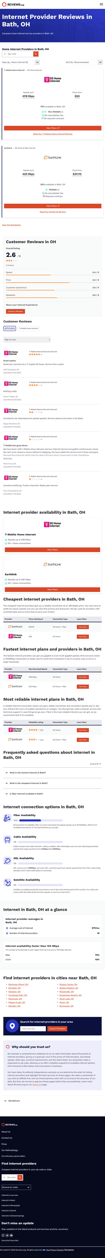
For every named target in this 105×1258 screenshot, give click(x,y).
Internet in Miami (8, 1200)
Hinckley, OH (14, 1006)
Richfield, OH (14, 988)
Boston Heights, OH (69, 988)
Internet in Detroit (9, 1211)
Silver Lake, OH (67, 999)
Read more (7, 458)
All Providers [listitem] (10, 328)
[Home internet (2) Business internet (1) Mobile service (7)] (25, 62)
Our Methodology (10, 1150)
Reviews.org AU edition (15, 1156)
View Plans (51, 128)
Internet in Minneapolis (11, 1205)
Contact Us (7, 1138)
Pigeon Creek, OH (16, 1002)
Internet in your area (10, 1195)
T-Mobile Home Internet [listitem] (28, 328)
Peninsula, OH (15, 999)
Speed (9, 272)
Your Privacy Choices (55, 1250)
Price (8, 280)
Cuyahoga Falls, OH (17, 995)
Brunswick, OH (67, 1006)
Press (4, 1144)
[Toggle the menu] (101, 4)
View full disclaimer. (11, 225)
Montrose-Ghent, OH (18, 984)
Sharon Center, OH (68, 984)
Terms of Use (5, 1240)
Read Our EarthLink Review (53, 212)
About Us (37, 1084)
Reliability (10, 295)
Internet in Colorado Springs (13, 1216)
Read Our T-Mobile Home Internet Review (52, 134)
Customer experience (16, 287)
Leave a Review (15, 311)
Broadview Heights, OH (71, 995)
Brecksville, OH (67, 991)
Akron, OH (64, 1002)
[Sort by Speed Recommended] (88, 62)
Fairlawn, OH (14, 991)
